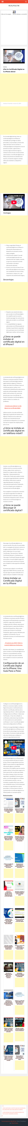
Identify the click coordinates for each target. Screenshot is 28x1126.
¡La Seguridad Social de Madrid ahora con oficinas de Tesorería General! (13, 1113)
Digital (5, 66)
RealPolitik (14, 6)
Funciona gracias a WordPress (9, 1121)
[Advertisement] (14, 88)
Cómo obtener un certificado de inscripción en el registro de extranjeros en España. (14, 1108)
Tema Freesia (15, 1123)
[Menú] (2, 1)
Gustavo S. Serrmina (7, 103)
